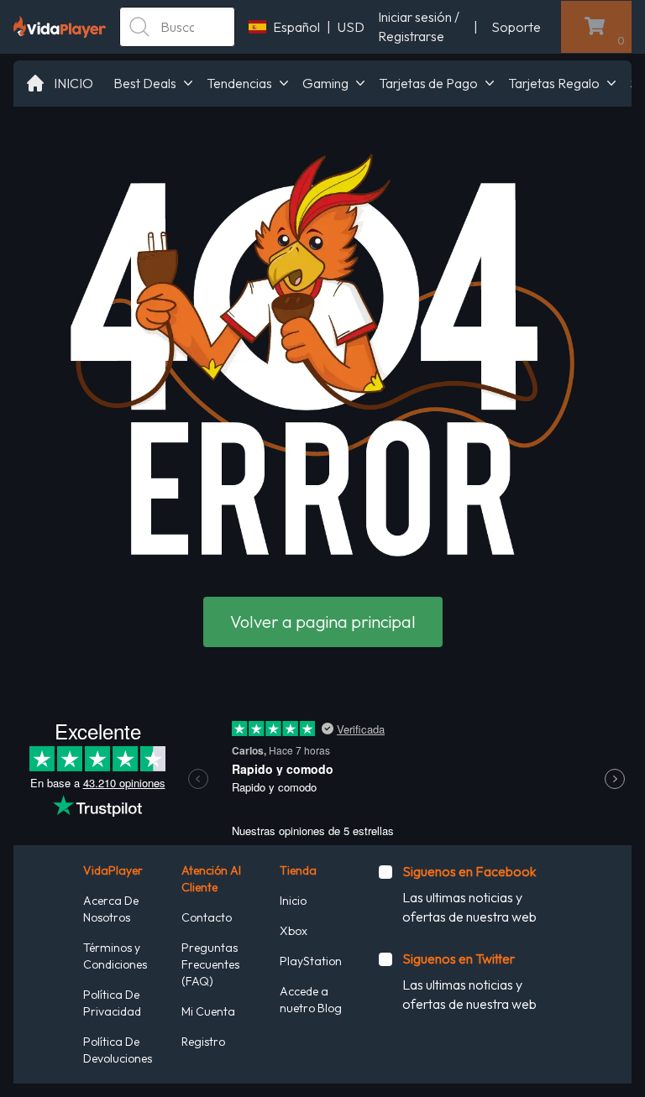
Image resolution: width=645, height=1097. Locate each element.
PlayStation (311, 961)
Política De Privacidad (112, 1003)
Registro (203, 1041)
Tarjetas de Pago (428, 83)
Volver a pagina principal (323, 621)
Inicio (293, 900)
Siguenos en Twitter (458, 958)
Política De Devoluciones (117, 1050)
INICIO (73, 83)
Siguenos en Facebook (469, 871)
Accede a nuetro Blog (311, 1000)
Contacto (206, 917)
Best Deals (144, 83)
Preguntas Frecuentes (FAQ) (210, 964)
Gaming (325, 83)
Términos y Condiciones (115, 956)
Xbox (293, 930)
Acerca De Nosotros (111, 909)
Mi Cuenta (208, 1011)
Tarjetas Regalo (554, 83)
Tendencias (239, 83)
